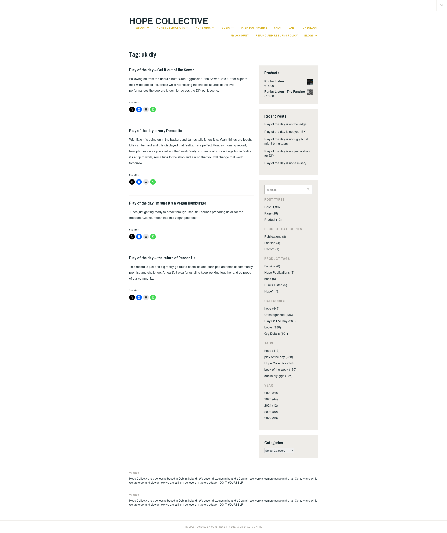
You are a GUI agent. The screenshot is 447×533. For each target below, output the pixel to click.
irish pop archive (254, 27)
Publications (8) (275, 236)
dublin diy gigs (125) (278, 375)
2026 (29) (271, 392)
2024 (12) (271, 405)
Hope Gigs (203, 27)
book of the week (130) (280, 369)
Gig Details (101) (276, 333)
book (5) (270, 278)
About (141, 27)
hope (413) (272, 350)
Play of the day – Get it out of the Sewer (161, 70)
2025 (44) (271, 399)
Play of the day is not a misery (285, 163)
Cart (292, 27)
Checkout (310, 27)
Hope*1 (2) (272, 291)
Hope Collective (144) (279, 363)
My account (240, 35)
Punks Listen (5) (275, 285)
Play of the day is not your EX (285, 131)
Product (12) (273, 219)
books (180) (272, 327)
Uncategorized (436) (278, 314)
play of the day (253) (278, 356)
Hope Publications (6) (279, 272)
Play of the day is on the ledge (285, 124)
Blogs (309, 35)
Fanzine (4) (272, 242)
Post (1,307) (272, 207)
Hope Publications (171, 27)
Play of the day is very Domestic (155, 130)
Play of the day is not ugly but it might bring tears (286, 141)
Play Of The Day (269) (280, 321)
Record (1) (271, 249)
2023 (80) (271, 411)
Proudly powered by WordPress (204, 526)
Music (226, 27)
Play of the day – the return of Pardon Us (162, 258)
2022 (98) (271, 418)
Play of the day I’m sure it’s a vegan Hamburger (167, 203)
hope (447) (272, 308)
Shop (278, 27)
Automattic (255, 526)
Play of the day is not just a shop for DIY (287, 153)
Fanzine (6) (272, 266)
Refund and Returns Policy (277, 35)
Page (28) (271, 213)
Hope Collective (168, 21)
